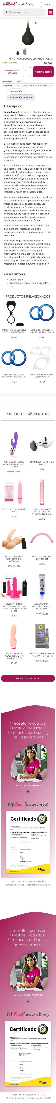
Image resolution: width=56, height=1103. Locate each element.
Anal (19, 85)
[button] (50, 12)
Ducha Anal (27, 85)
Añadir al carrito (43, 71)
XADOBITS (45, 884)
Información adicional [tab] (21, 97)
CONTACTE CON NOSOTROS (28, 785)
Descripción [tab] (16, 91)
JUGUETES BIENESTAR (43, 85)
